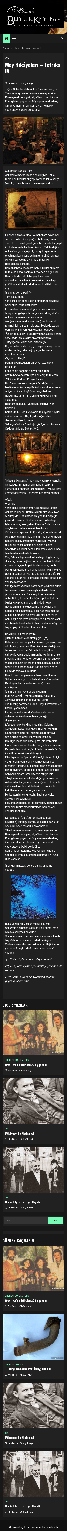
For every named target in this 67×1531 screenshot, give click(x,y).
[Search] (62, 38)
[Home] (6, 38)
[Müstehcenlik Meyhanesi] (33, 1101)
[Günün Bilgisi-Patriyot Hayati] (33, 1170)
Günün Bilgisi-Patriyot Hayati (22, 1202)
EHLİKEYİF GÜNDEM (14, 1060)
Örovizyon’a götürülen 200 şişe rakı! (26, 1065)
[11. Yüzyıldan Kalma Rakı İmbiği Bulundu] (33, 1337)
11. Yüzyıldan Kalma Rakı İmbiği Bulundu (28, 1369)
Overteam (35, 1527)
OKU (7, 58)
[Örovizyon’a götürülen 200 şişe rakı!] (33, 1032)
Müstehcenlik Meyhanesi (19, 1133)
